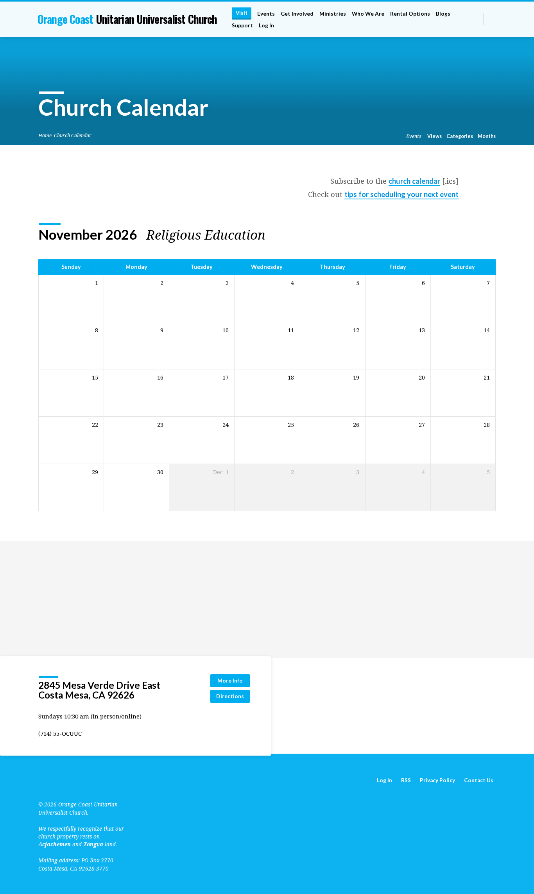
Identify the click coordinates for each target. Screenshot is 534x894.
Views (434, 136)
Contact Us (478, 780)
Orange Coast (127, 19)
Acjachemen (54, 844)
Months (487, 136)
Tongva (93, 844)
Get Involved (297, 14)
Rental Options (410, 14)
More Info (230, 680)
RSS (406, 780)
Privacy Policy (437, 780)
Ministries (332, 14)
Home (45, 135)
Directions (230, 696)
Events (266, 14)
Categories (459, 136)
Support (242, 25)
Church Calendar (72, 135)
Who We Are (368, 14)
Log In (266, 25)
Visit (241, 13)
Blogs (443, 14)
